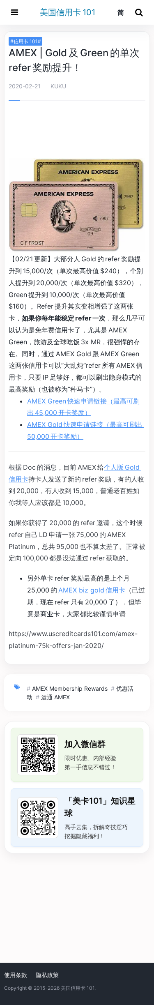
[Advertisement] (77, 131)
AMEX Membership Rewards (70, 688)
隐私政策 (47, 974)
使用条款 (15, 974)
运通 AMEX (55, 697)
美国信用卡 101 (67, 12)
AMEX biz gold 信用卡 (91, 590)
